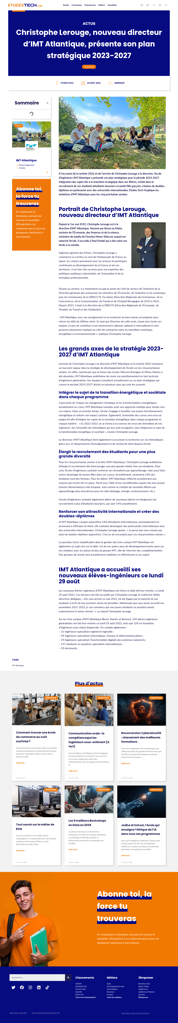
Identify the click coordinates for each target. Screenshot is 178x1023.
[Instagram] (154, 5)
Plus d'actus (89, 683)
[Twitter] (147, 5)
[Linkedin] (160, 5)
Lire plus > (20, 763)
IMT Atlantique (18, 665)
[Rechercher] (68, 977)
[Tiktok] (165, 5)
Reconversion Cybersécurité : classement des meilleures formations (141, 737)
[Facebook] (141, 5)
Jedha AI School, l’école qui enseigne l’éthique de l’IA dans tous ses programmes (140, 829)
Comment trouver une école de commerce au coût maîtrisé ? (36, 737)
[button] (47, 103)
